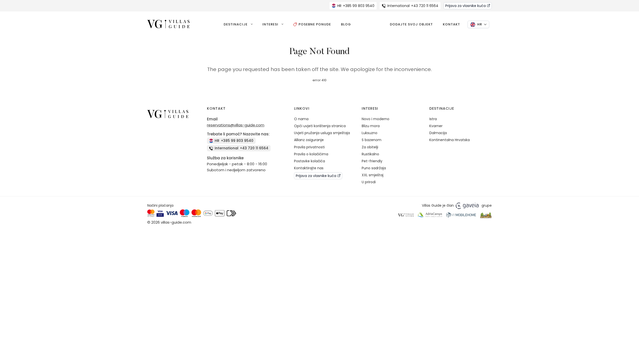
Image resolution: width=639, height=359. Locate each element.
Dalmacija (438, 132)
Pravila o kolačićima (311, 154)
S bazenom (371, 139)
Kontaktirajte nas (308, 168)
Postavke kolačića (309, 161)
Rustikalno (370, 154)
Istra (433, 118)
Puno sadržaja (374, 168)
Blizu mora (371, 125)
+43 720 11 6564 (412, 5)
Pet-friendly (372, 161)
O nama (301, 118)
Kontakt (451, 24)
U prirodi (369, 182)
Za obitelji (370, 147)
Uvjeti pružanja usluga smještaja (322, 132)
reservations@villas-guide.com (235, 125)
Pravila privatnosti (309, 147)
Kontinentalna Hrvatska (449, 139)
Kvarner (436, 125)
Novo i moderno (375, 118)
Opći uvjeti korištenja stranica (320, 125)
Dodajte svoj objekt (411, 24)
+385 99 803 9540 (355, 5)
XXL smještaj (372, 175)
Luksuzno (369, 132)
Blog (346, 24)
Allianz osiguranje (309, 139)
